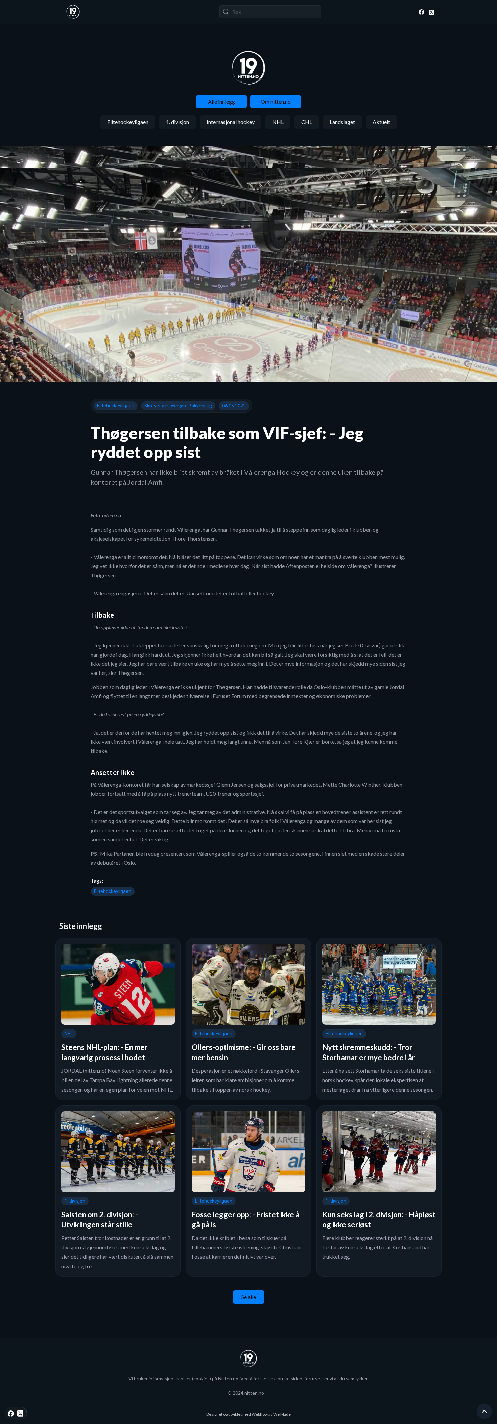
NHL (278, 122)
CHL (306, 122)
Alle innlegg (221, 101)
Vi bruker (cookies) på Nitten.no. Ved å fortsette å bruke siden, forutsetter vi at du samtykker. (248, 1378)
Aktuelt (381, 122)
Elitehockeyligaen (127, 122)
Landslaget (342, 122)
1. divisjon (177, 122)
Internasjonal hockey (231, 122)
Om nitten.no (276, 101)
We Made (282, 1414)
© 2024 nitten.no (246, 1393)
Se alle (248, 1297)
